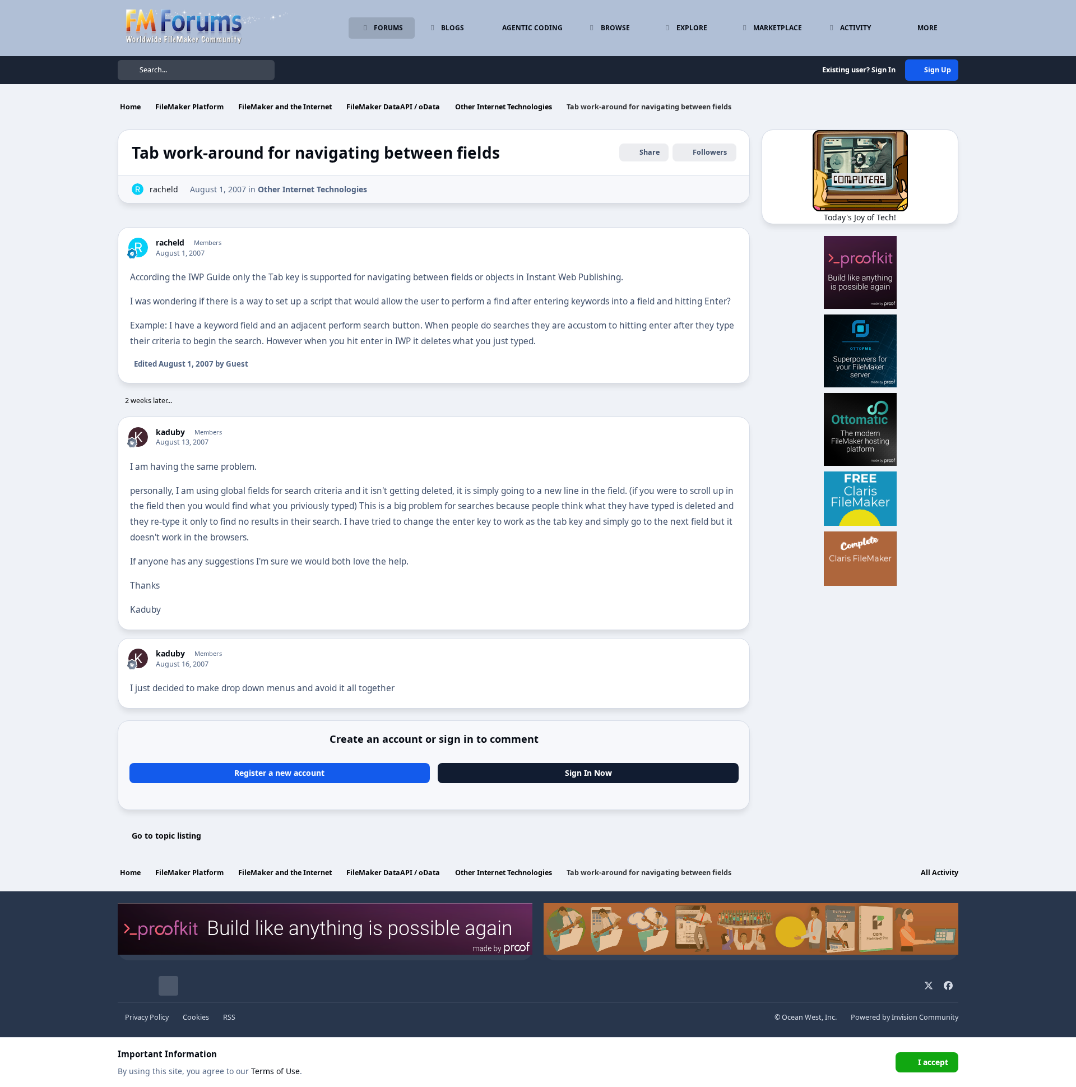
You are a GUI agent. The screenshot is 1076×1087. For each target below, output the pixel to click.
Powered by (904, 1017)
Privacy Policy (147, 1017)
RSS (229, 1017)
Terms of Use (275, 1071)
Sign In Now (588, 772)
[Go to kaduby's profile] (138, 437)
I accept (933, 1062)
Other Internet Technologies (312, 189)
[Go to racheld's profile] (137, 189)
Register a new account (279, 772)
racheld (164, 189)
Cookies (196, 1017)
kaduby (170, 432)
